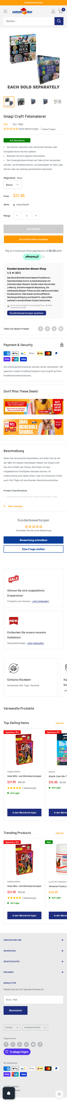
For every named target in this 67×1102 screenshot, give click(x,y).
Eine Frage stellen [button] (33, 549)
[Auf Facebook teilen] (40, 328)
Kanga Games (13, 771)
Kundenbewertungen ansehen (27, 313)
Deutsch (9, 1027)
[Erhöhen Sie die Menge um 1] (36, 215)
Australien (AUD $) (32, 1027)
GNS (6, 124)
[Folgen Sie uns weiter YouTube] (33, 1044)
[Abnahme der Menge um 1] (17, 215)
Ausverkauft (33, 228)
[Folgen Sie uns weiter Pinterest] (26, 1044)
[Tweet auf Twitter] (54, 328)
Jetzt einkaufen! (40, 601)
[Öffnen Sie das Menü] (5, 11)
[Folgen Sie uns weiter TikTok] (40, 1044)
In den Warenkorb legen (24, 812)
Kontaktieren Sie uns (33, 2)
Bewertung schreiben (33, 540)
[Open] (9, 1093)
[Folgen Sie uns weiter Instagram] (19, 1044)
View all (59, 723)
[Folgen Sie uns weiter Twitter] (12, 1044)
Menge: (7, 215)
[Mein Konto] (53, 11)
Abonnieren (15, 1010)
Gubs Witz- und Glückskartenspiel (24, 776)
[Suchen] (58, 21)
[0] (60, 11)
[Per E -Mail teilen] (60, 328)
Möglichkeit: (13, 177)
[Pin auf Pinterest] (47, 328)
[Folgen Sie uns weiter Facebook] (6, 1044)
